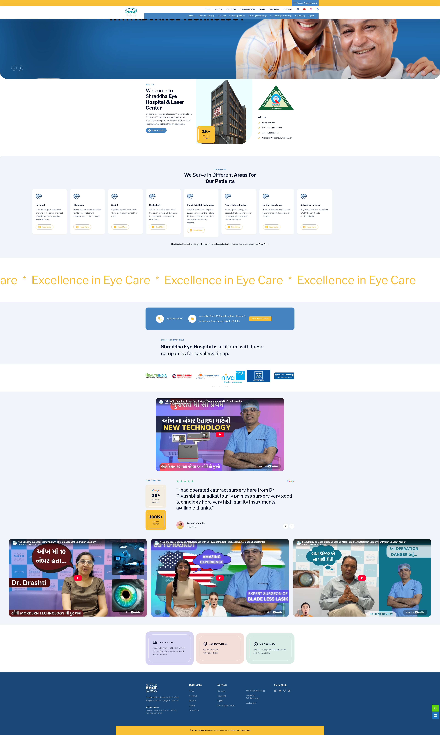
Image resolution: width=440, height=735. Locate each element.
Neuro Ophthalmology (258, 16)
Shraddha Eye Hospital (240, 730)
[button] (14, 68)
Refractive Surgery (206, 16)
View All (262, 244)
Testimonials (274, 9)
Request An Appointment (307, 3)
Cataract (191, 16)
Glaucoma (222, 16)
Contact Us (288, 9)
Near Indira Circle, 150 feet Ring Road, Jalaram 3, (222, 316)
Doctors (192, 701)
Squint (311, 16)
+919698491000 (174, 318)
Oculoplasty (300, 16)
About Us (218, 9)
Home (208, 9)
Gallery (262, 9)
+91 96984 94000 (211, 650)
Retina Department (237, 16)
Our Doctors (231, 9)
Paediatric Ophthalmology (281, 16)
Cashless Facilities (248, 9)
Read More (46, 227)
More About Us (158, 130)
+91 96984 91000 (210, 653)
